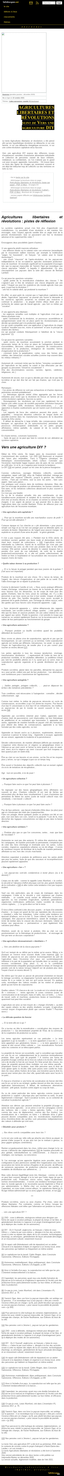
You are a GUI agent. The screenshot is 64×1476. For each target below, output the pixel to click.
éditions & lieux (10, 12)
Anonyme (5, 94)
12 (40, 456)
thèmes (7, 22)
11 (3, 1325)
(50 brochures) (24, 101)
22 (59, 1191)
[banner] (11, 2)
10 (3, 1313)
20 (57, 954)
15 (41, 542)
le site (6, 6)
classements (9, 17)
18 (8, 710)
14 (24, 475)
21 (38, 1150)
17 (26, 647)
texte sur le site (22, 177)
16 (54, 603)
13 (10, 467)
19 (19, 885)
